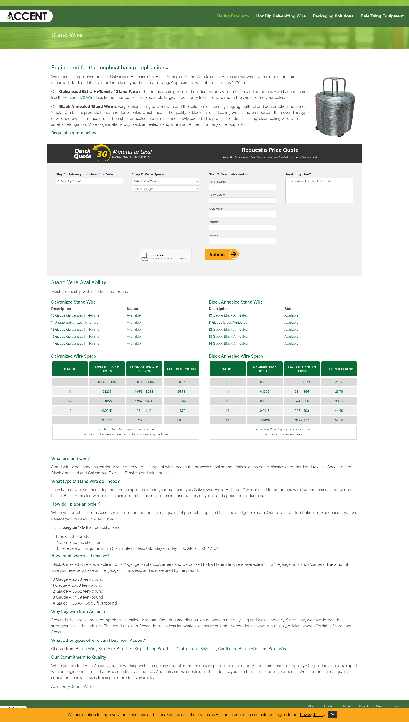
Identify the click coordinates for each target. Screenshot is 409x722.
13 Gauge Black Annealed (228, 336)
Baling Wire (86, 648)
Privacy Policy (312, 715)
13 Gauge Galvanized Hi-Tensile (75, 336)
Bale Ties (125, 648)
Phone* (214, 222)
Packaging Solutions (333, 15)
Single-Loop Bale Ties (154, 648)
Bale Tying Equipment (382, 15)
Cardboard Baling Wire (238, 648)
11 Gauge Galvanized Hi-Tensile (75, 322)
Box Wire (106, 648)
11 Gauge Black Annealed (228, 322)
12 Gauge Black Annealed (228, 329)
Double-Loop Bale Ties (195, 648)
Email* (213, 235)
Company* (216, 208)
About (312, 705)
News (347, 705)
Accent (57, 632)
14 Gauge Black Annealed (228, 343)
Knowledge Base (371, 705)
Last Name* (217, 195)
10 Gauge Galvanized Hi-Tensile (75, 315)
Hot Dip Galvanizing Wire (281, 15)
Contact (330, 705)
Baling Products (233, 16)
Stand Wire (82, 686)
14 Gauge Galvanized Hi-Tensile (75, 343)
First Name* (217, 182)
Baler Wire (277, 648)
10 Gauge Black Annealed (228, 315)
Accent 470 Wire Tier (83, 97)
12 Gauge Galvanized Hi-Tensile (75, 329)
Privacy (395, 705)
